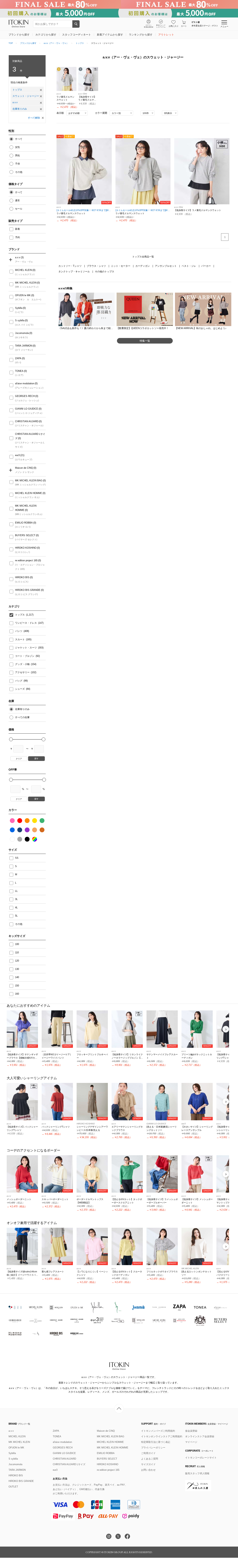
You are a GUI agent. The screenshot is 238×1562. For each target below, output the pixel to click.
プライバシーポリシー (153, 1447)
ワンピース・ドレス (26, 622)
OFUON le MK (23, 295)
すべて (18, 139)
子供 (17, 163)
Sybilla (18, 308)
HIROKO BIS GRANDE (27, 590)
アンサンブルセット (166, 266)
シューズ (20, 688)
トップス (80, 43)
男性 (17, 155)
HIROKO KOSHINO (25, 547)
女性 (17, 147)
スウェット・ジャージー (25, 96)
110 (17, 952)
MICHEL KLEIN (23, 270)
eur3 (17, 455)
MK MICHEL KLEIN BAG (28, 480)
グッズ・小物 (22, 664)
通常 (17, 200)
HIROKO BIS (22, 577)
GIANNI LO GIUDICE (26, 408)
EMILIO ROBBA (24, 522)
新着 (17, 229)
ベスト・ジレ (189, 266)
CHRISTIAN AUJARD (26, 421)
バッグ (19, 680)
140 (17, 977)
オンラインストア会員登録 (199, 1436)
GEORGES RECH (25, 396)
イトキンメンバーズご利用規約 (158, 1430)
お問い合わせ (148, 1469)
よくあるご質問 (149, 1458)
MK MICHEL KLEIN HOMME (25, 507)
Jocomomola (22, 333)
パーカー (206, 266)
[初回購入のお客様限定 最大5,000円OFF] (119, 13)
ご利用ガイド (148, 1453)
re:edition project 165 (26, 560)
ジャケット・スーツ (26, 647)
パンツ (19, 631)
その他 (18, 172)
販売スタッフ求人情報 (197, 1473)
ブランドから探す (28, 43)
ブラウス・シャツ (97, 266)
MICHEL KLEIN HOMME (28, 493)
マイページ (191, 1442)
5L (16, 915)
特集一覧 (145, 340)
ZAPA (18, 358)
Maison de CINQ (24, 467)
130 (17, 969)
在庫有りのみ (19, 108)
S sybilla (19, 320)
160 (17, 993)
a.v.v (15, 102)
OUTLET (13, 1486)
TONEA (19, 371)
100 (17, 944)
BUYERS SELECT (25, 535)
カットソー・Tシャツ (70, 266)
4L (16, 907)
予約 (17, 237)
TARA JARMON (23, 345)
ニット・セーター (121, 266)
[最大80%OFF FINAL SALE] (119, 4)
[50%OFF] (84, 171)
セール (18, 208)
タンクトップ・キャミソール (74, 271)
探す (36, 758)
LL (16, 891)
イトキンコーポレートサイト (201, 1457)
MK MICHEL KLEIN (25, 282)
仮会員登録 (191, 1430)
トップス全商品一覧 (143, 256)
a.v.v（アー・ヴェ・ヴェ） (56, 43)
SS (16, 857)
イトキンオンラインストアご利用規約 (161, 1436)
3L (16, 899)
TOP (11, 43)
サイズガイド (148, 1464)
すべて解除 (34, 117)
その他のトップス (104, 271)
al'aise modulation (24, 383)
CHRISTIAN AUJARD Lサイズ (30, 436)
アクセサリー (22, 672)
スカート (20, 639)
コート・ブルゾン (25, 656)
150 (17, 985)
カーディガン (143, 266)
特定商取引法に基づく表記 (155, 1442)
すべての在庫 (22, 717)
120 (17, 960)
